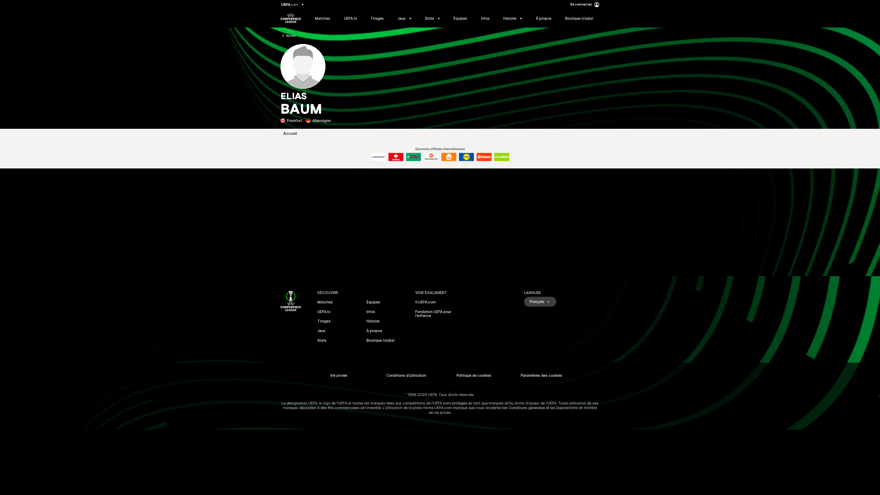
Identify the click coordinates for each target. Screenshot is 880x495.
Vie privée (338, 375)
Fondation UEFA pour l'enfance (433, 314)
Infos (370, 312)
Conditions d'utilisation (406, 375)
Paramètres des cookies (541, 375)
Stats (322, 340)
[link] (322, 18)
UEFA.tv (323, 312)
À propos (374, 331)
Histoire (373, 321)
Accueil (290, 133)
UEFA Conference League (290, 18)
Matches (325, 302)
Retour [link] (291, 35)
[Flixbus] (501, 157)
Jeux (321, 331)
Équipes (373, 302)
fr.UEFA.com (425, 302)
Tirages (324, 321)
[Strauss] (395, 157)
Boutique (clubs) (380, 340)
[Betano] (484, 157)
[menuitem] (324, 18)
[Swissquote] (431, 157)
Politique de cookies (473, 375)
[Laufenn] (378, 157)
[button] (404, 18)
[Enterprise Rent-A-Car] (413, 157)
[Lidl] (466, 157)
